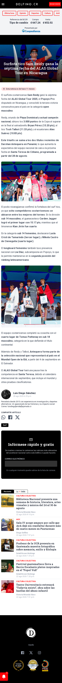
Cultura (48, 13)
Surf (5, 425)
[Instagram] (39, 653)
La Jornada (31, 59)
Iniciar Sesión (55, 4)
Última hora (9, 13)
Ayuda (31, 645)
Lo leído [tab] (20, 492)
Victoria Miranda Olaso (26, 512)
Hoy (18, 519)
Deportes (35, 13)
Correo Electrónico (15, 459)
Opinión (23, 13)
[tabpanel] (31, 546)
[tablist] (31, 491)
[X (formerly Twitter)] (31, 653)
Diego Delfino (22, 533)
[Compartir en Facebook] (10, 417)
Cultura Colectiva (26, 496)
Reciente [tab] (7, 492)
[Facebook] (22, 653)
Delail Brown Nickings (25, 553)
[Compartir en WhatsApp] (3, 417)
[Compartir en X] (17, 417)
